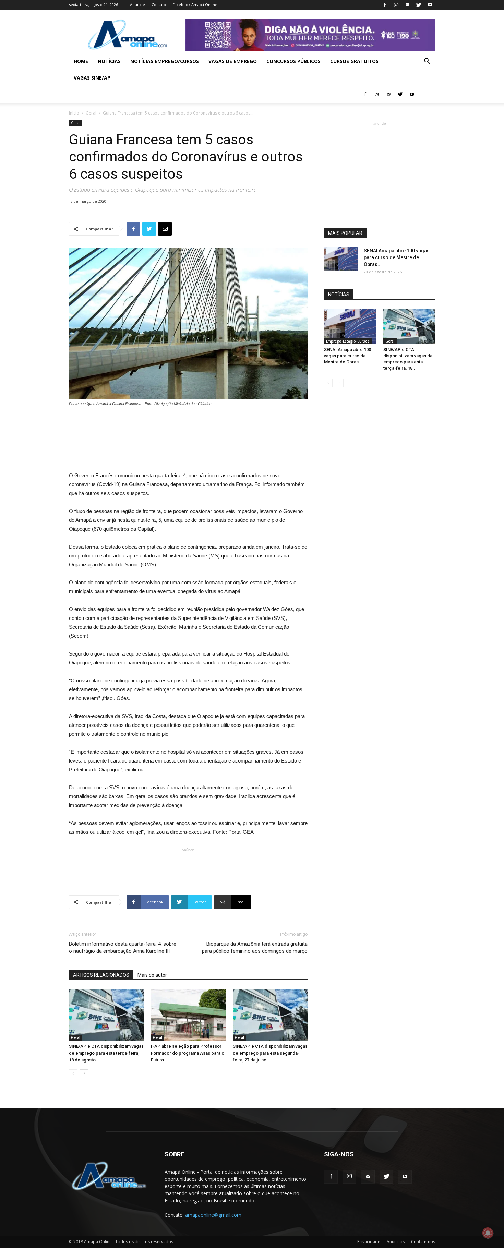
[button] (427, 62)
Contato (159, 4)
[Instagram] (396, 5)
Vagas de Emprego (232, 61)
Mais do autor (152, 975)
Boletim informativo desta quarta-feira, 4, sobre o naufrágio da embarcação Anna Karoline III (122, 947)
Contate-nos (423, 1242)
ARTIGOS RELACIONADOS (101, 975)
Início (74, 113)
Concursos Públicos (293, 61)
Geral (91, 113)
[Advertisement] (188, 426)
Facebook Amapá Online (194, 4)
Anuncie (137, 4)
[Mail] (407, 5)
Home (81, 61)
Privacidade (368, 1242)
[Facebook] (385, 5)
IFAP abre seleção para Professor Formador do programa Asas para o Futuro (187, 1053)
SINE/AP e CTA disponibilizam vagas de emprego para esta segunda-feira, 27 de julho (270, 1053)
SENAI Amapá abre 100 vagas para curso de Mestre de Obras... (397, 257)
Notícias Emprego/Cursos (164, 61)
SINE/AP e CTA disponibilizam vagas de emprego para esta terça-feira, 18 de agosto (106, 1053)
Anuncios (396, 1242)
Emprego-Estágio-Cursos (348, 341)
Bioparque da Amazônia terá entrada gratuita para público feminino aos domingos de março (255, 947)
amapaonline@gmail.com (213, 1215)
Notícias (109, 61)
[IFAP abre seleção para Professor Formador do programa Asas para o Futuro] (188, 1015)
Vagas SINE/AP (92, 77)
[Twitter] (418, 5)
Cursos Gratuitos (354, 61)
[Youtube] (430, 5)
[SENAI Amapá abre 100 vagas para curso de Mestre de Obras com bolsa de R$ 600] (341, 259)
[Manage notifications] (487, 1232)
